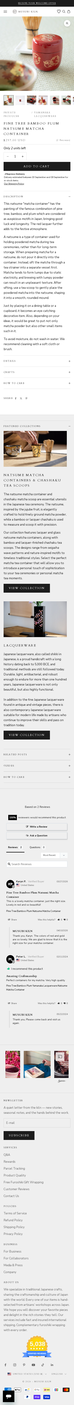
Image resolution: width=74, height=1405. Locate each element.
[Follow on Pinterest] (24, 1365)
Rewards (9, 1162)
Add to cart (37, 166)
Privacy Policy (13, 1234)
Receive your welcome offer (37, 3)
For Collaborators (16, 1258)
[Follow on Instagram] (15, 1365)
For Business (12, 1251)
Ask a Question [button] (38, 835)
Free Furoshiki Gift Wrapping (23, 1182)
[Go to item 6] (66, 100)
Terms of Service (15, 1213)
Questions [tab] (35, 847)
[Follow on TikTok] (43, 1365)
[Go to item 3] (32, 100)
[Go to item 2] (20, 100)
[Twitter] (21, 398)
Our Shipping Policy (14, 183)
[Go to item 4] (43, 100)
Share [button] (14, 919)
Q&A (7, 1155)
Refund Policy (13, 1220)
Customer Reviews (16, 1189)
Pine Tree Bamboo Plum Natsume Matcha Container (33, 911)
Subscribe (19, 1135)
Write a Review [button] (38, 826)
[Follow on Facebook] (5, 1365)
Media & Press (13, 1265)
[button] (60, 919)
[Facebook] (15, 398)
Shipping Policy (14, 1227)
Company (10, 1272)
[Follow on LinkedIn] (52, 1365)
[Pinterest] (26, 398)
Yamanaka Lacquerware (45, 114)
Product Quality (15, 1175)
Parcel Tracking (14, 1168)
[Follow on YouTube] (33, 1365)
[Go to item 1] (9, 100)
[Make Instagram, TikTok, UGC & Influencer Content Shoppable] (62, 1082)
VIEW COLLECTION (27, 588)
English (57, 1374)
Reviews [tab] (13, 847)
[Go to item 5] (55, 100)
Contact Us (11, 1196)
